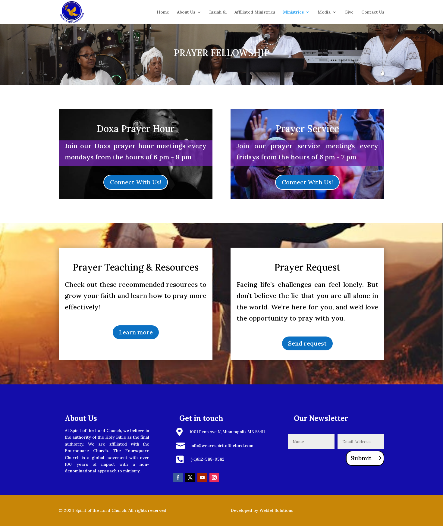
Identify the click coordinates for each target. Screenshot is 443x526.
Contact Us (372, 12)
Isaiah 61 (218, 12)
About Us (186, 12)
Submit (361, 458)
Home (163, 12)
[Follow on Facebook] (178, 477)
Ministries (293, 12)
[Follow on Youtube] (202, 477)
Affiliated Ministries (254, 12)
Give (348, 12)
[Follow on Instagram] (214, 477)
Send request (307, 343)
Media (324, 12)
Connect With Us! (135, 182)
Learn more (136, 332)
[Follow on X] (190, 477)
